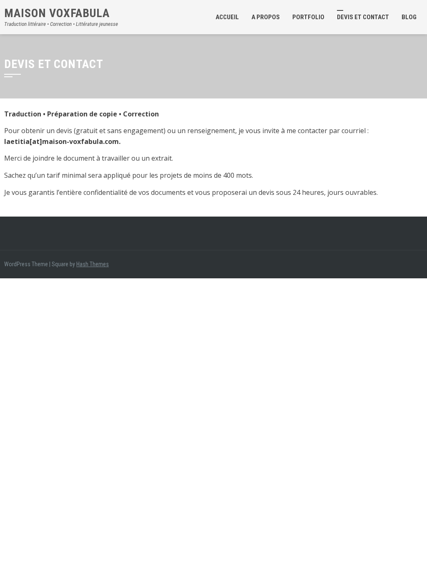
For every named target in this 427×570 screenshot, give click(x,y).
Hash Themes (92, 264)
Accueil (227, 17)
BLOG (409, 17)
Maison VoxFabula (57, 13)
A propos (265, 17)
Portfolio (308, 17)
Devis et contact (363, 17)
